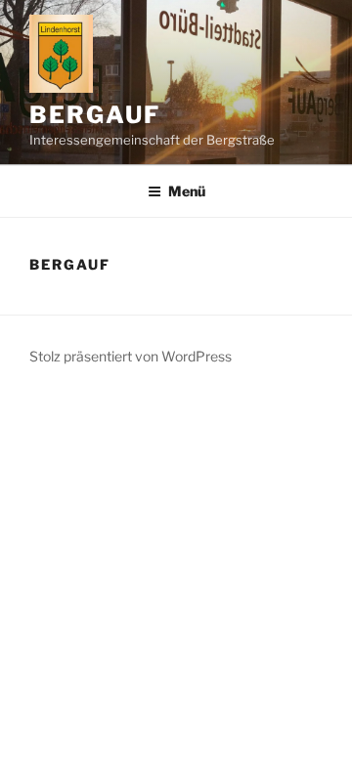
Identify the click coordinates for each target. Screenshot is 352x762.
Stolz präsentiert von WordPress (130, 356)
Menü (186, 191)
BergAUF (94, 115)
